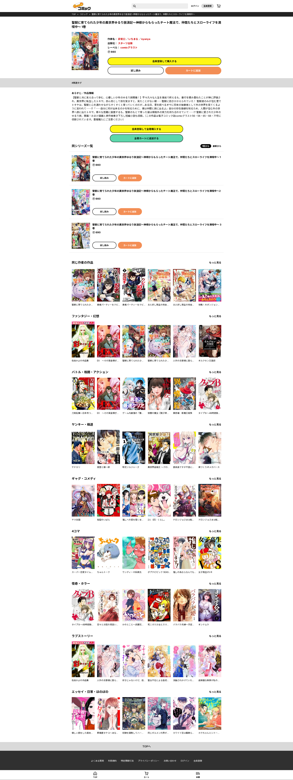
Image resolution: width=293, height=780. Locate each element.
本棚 (198, 777)
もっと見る (215, 262)
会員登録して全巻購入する (146, 129)
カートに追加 (193, 70)
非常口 (121, 39)
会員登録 (208, 6)
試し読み (136, 70)
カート (146, 777)
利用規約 (112, 760)
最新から (217, 146)
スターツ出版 (125, 43)
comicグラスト (128, 47)
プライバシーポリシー (148, 760)
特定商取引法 (127, 760)
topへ (146, 746)
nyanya (145, 39)
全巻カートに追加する (146, 138)
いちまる (133, 39)
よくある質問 (97, 760)
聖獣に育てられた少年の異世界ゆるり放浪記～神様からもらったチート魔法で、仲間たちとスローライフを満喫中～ (143, 14)
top (74, 14)
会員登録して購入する (164, 61)
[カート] (219, 6)
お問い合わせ (170, 760)
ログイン (195, 6)
